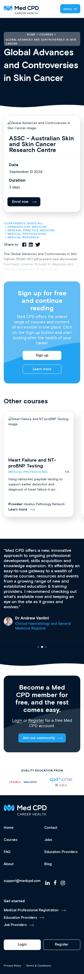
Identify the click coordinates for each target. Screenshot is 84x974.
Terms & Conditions (38, 965)
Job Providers (15, 925)
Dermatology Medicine (27, 227)
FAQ (7, 852)
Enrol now (20, 202)
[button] (38, 647)
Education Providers (60, 852)
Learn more (42, 369)
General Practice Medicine (31, 230)
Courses (10, 840)
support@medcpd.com (22, 881)
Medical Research (23, 237)
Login (17, 720)
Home (9, 827)
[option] (23, 781)
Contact (50, 827)
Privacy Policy (12, 965)
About (9, 864)
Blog (48, 864)
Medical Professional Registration (31, 910)
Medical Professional (27, 234)
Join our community (38, 738)
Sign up (42, 355)
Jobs (48, 840)
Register (36, 720)
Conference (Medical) (23, 223)
